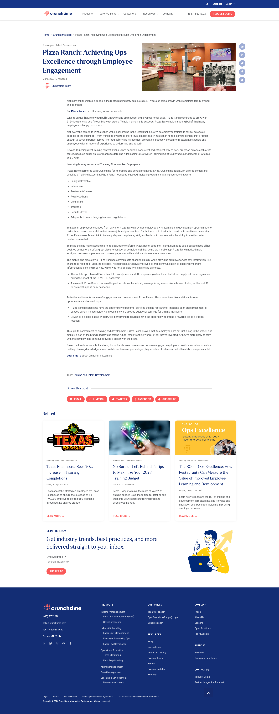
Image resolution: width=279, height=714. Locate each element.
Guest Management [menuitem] (111, 672)
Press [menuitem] (198, 612)
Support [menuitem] (200, 645)
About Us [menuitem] (199, 617)
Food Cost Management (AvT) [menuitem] (118, 616)
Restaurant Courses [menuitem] (113, 682)
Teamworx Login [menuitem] (156, 612)
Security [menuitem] (152, 674)
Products (87, 13)
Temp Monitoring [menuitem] (112, 655)
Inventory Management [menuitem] (113, 612)
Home (46, 34)
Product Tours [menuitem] (155, 658)
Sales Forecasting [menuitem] (112, 622)
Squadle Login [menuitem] (155, 623)
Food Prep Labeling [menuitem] (113, 660)
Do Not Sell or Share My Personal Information (138, 696)
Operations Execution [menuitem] (112, 650)
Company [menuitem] (200, 605)
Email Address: (56, 556)
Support (217, 3)
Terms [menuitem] (56, 697)
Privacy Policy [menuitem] (70, 697)
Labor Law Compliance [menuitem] (114, 644)
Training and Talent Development (91, 375)
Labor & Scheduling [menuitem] (111, 628)
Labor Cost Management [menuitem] (116, 633)
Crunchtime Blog (62, 34)
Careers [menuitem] (199, 623)
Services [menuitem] (199, 652)
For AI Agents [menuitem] (202, 634)
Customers (130, 13)
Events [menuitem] (151, 663)
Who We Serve (108, 13)
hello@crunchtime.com (54, 623)
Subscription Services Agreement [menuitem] (97, 697)
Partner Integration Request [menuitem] (209, 682)
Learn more (74, 355)
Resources (149, 13)
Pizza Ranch (78, 111)
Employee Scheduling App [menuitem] (116, 638)
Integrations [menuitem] (154, 647)
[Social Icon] (45, 643)
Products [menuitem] (107, 605)
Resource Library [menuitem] (157, 652)
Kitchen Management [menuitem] (112, 667)
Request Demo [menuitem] (202, 677)
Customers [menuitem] (155, 605)
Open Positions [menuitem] (203, 628)
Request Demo (222, 13)
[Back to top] (208, 692)
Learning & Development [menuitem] (113, 678)
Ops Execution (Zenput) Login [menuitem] (163, 617)
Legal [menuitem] (45, 697)
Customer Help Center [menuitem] (206, 658)
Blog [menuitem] (150, 641)
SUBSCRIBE (56, 571)
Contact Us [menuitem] (202, 670)
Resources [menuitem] (154, 634)
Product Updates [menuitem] (156, 669)
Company (168, 13)
